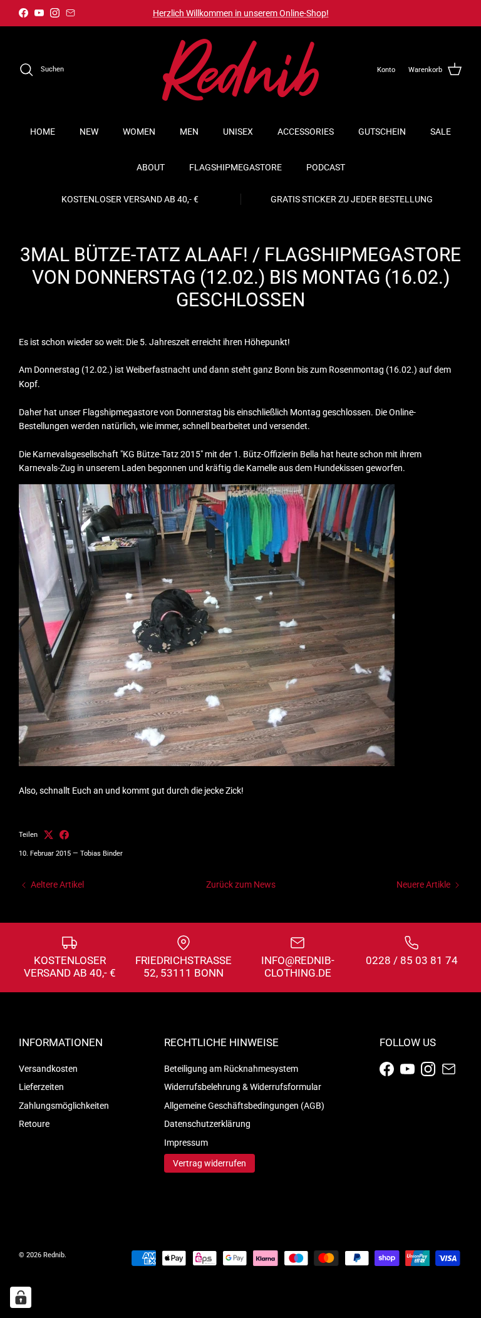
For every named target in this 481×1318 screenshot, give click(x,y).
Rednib (54, 1255)
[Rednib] (240, 70)
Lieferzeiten (41, 1087)
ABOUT (151, 167)
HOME (42, 132)
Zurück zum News (241, 885)
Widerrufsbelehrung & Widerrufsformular (242, 1087)
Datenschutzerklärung (207, 1124)
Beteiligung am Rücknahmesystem (231, 1069)
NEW (89, 132)
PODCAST (325, 167)
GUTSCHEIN (382, 132)
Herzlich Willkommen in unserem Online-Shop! (241, 13)
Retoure (34, 1124)
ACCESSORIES (305, 132)
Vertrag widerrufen (209, 1163)
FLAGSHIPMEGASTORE (235, 167)
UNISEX (238, 132)
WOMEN (139, 132)
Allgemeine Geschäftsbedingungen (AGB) (244, 1106)
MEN (189, 132)
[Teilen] (64, 834)
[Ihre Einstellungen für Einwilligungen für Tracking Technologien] (20, 1297)
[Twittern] (48, 834)
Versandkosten (48, 1069)
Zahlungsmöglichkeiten (64, 1106)
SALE (440, 132)
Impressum (186, 1143)
